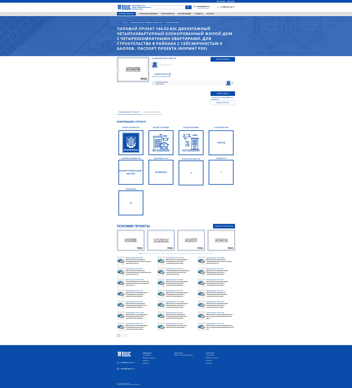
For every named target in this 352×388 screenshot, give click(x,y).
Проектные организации (148, 13)
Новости (145, 360)
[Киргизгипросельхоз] (130, 142)
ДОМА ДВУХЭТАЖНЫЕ (173, 22)
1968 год (221, 143)
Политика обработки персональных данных (128, 384)
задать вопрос (222, 103)
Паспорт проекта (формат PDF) (131, 172)
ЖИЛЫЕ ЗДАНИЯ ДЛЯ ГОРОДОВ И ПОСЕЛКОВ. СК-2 (147, 22)
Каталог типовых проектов (183, 355)
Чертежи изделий (184, 13)
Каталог (125, 22)
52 (131, 203)
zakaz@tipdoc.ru (203, 6)
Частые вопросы (222, 59)
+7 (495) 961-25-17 (227, 7)
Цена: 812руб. (162, 83)
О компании (147, 355)
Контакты (210, 13)
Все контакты (221, 1)
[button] (141, 253)
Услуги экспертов (167, 13)
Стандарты (199, 13)
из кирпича (161, 172)
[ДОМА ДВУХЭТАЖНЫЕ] (191, 142)
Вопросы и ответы (149, 358)
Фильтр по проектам (224, 226)
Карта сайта (231, 1)
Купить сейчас (223, 93)
